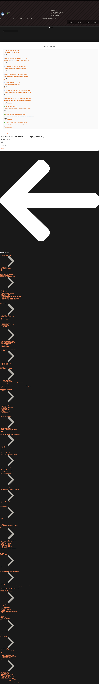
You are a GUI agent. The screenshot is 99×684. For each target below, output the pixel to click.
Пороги (3, 345)
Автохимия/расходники (6, 255)
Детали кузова (4, 384)
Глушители (3, 448)
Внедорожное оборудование (7, 276)
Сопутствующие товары (7, 569)
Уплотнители (4, 485)
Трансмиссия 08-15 (6, 652)
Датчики (3, 447)
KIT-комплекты (4, 300)
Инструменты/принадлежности (8, 349)
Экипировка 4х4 (4, 590)
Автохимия (4, 267)
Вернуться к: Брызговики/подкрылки (9, 133)
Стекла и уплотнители (5, 473)
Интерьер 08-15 (5, 654)
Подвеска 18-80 (5, 673)
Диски (2, 566)
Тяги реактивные (5, 411)
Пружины (3, 406)
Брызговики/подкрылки (7, 381)
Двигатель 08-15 (5, 648)
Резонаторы (4, 446)
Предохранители (5, 606)
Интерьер (2, 350)
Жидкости (3, 269)
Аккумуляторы (4, 631)
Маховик (3, 318)
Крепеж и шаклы (5, 292)
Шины (2, 567)
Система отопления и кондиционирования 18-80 (13, 681)
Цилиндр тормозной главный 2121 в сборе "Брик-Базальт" (19, 116)
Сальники (3, 523)
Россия (2, 148)
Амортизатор (4, 402)
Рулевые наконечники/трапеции (9, 429)
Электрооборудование (6, 591)
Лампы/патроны (5, 584)
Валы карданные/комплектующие (9, 525)
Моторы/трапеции (5, 502)
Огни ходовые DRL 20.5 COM (11, 52)
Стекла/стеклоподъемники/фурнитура (10, 487)
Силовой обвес (5, 344)
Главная (71, 22)
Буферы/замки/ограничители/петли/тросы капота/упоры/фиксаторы (18, 386)
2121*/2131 (3, 362)
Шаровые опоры (5, 412)
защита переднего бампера (8, 342)
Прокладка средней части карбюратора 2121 (15, 124)
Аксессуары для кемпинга (6, 274)
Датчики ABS (4, 547)
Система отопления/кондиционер (8, 454)
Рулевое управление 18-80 (7, 678)
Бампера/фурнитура (6, 380)
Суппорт (3, 542)
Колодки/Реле (4, 605)
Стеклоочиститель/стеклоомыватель (9, 489)
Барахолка (3, 617)
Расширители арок (6, 294)
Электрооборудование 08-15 (8, 656)
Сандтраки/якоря (5, 297)
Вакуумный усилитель (6, 546)
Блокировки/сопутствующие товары (10, 298)
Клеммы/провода (5, 632)
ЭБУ (2, 612)
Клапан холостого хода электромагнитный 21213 (16, 60)
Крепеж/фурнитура (6, 452)
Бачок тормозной (5, 545)
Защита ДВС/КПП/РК (6, 343)
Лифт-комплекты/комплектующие (9, 299)
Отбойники (3, 404)
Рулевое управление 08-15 (7, 655)
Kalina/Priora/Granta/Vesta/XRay (8, 659)
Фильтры (3, 271)
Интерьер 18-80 (5, 677)
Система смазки (5, 325)
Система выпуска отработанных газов (10, 434)
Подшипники (4, 519)
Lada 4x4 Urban (5, 364)
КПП (2, 518)
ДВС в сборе (4, 326)
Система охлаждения (6, 322)
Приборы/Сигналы (5, 607)
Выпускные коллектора (7, 450)
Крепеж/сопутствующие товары (9, 633)
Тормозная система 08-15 (7, 650)
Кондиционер (4, 471)
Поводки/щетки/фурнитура (8, 501)
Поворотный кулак (6, 405)
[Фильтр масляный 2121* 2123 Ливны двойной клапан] (50, 98)
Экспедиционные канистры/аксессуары (11, 296)
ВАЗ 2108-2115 (3, 636)
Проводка (3, 608)
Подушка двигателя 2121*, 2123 (12, 84)
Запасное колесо (5, 346)
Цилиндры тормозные (6, 541)
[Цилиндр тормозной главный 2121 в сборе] (50, 114)
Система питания (5, 323)
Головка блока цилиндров (7, 316)
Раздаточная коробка (6, 522)
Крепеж (2, 367)
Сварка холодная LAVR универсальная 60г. (15, 68)
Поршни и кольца (5, 321)
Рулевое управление (5, 416)
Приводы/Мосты (5, 521)
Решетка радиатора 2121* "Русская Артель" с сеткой (17, 108)
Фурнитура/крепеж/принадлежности (10, 470)
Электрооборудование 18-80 (8, 679)
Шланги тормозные (6, 549)
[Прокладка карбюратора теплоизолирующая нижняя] (50, 90)
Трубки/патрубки (5, 469)
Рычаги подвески (5, 413)
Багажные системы (5, 275)
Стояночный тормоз (6, 543)
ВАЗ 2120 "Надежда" (5, 618)
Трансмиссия (3, 506)
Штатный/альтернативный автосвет (9, 571)
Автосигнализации (6, 613)
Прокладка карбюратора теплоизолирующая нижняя (17, 92)
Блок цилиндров (5, 315)
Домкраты (3, 289)
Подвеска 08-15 (5, 649)
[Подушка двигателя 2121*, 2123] (50, 82)
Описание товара (8, 56)
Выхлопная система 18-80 (7, 676)
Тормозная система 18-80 (7, 674)
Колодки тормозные (6, 550)
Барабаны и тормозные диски (8, 540)
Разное (2, 616)
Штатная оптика (5, 583)
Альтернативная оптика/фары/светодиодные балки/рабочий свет (18, 585)
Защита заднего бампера (7, 341)
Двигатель (3, 303)
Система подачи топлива (7, 324)
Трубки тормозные (5, 544)
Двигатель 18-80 (5, 672)
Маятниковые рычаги (6, 428)
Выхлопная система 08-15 (7, 653)
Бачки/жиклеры (5, 504)
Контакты (79, 22)
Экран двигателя (5, 317)
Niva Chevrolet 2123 (6, 363)
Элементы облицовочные (7, 383)
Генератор (3, 604)
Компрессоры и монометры (8, 291)
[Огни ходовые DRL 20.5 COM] (50, 50)
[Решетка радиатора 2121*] (50, 106)
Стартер (3, 610)
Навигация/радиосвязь (6, 389)
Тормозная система (5, 527)
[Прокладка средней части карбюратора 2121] (50, 122)
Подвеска (2, 390)
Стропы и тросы (5, 295)
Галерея (95, 22)
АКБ (1, 619)
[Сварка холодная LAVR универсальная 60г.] (50, 66)
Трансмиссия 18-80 (6, 675)
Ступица (3, 410)
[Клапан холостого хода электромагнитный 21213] (50, 58)
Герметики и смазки (6, 268)
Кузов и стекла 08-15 (6, 657)
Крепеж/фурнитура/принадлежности (10, 588)
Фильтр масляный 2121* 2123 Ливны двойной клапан (17, 100)
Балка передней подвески (7, 407)
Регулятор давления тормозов (9, 548)
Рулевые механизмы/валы (7, 430)
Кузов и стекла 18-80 (6, 680)
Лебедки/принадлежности (7, 293)
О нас (87, 22)
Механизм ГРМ (4, 319)
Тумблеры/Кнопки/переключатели (9, 611)
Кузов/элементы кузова (6, 368)
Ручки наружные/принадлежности (9, 387)
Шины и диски (3, 554)
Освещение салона (6, 587)
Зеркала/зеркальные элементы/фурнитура (12, 382)
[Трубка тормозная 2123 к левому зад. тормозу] (50, 74)
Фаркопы (2, 553)
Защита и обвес (4, 328)
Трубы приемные (5, 449)
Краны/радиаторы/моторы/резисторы (11, 467)
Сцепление (3, 524)
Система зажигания (6, 609)
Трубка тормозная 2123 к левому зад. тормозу (16, 76)
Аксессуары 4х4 (5, 288)
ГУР (2, 431)
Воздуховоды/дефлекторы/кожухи (10, 466)
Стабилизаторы (5, 409)
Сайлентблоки (4, 408)
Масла (2, 270)
